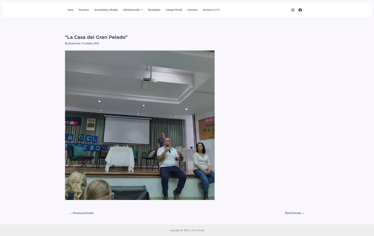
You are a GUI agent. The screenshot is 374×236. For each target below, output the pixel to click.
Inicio (70, 9)
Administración (131, 9)
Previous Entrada (81, 213)
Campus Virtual (174, 9)
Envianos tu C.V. (211, 9)
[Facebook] (300, 10)
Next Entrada (295, 213)
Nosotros (84, 9)
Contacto (192, 9)
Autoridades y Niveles (106, 9)
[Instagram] (293, 10)
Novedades (154, 9)
